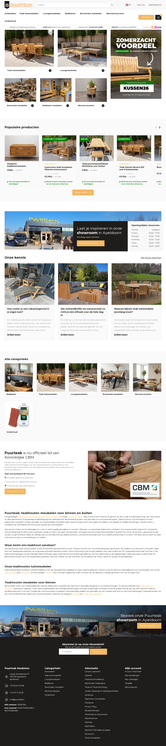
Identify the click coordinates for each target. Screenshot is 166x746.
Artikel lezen (14, 334)
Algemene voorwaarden (95, 699)
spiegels (75, 594)
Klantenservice (91, 718)
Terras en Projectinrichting (96, 687)
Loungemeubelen (51, 13)
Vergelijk (128, 683)
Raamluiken (90, 726)
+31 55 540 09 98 (17, 686)
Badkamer (70, 13)
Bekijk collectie (81, 192)
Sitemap (88, 722)
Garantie (88, 675)
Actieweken (10, 13)
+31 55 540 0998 (95, 27)
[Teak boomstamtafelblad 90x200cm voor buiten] (97, 160)
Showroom (146, 17)
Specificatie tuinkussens (95, 683)
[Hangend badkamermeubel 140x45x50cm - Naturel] (22, 160)
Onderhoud (10, 21)
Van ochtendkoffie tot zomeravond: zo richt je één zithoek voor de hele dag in (83, 312)
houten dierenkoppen (92, 594)
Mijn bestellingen (132, 675)
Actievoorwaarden (92, 738)
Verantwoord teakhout (94, 679)
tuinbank (48, 573)
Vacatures (89, 695)
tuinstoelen (26, 573)
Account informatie (133, 671)
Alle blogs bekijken (151, 257)
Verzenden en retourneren (96, 714)
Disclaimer (89, 703)
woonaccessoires (75, 517)
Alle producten (131, 687)
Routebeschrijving (147, 626)
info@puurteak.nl (17, 699)
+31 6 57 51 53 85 (16, 693)
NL (129, 5)
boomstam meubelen (50, 517)
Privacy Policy (91, 707)
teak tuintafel (10, 573)
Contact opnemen (92, 671)
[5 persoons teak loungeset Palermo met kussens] (59, 160)
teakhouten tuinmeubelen (29, 517)
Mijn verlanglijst (131, 679)
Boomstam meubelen (91, 13)
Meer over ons (13, 491)
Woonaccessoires (115, 13)
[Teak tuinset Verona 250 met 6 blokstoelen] (134, 160)
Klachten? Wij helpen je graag (97, 730)
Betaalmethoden (92, 710)
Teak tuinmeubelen (28, 13)
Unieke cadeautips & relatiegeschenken (101, 691)
